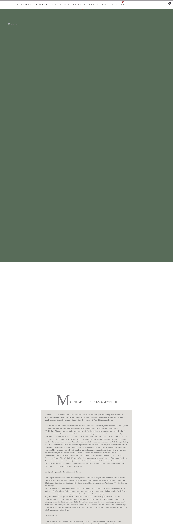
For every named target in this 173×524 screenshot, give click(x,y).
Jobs (122, 3)
